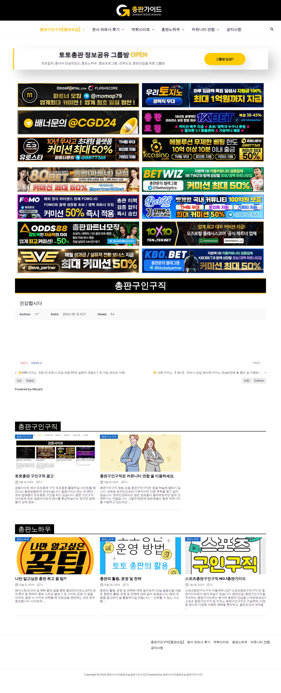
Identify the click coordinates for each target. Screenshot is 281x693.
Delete (259, 381)
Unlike (36, 363)
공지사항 (233, 29)
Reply (30, 381)
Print (256, 363)
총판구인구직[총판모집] (60, 29)
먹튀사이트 (140, 29)
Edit (247, 381)
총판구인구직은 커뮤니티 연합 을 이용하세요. (137, 476)
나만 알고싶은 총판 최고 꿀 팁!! (40, 578)
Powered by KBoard (28, 389)
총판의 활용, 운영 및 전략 (120, 578)
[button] (82, 29)
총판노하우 (170, 29)
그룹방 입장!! (225, 59)
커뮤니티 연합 (203, 29)
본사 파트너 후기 (106, 29)
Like (24, 363)
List (19, 381)
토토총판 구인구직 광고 (34, 476)
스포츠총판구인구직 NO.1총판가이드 (215, 578)
